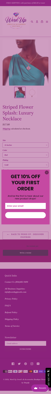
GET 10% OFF (25, 215)
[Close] (47, 172)
